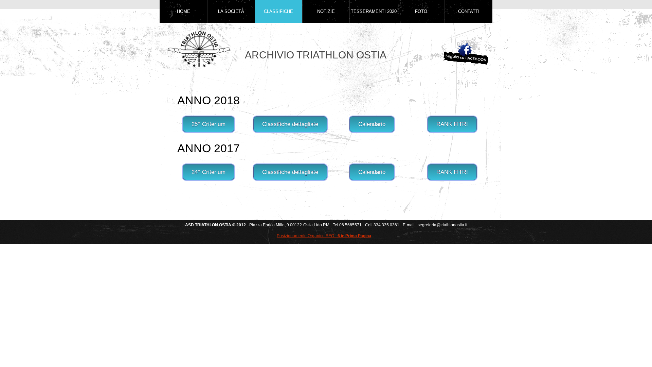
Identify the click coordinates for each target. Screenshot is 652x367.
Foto (421, 11)
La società (231, 11)
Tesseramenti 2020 (374, 11)
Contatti (468, 11)
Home (183, 11)
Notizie (326, 11)
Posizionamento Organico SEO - (324, 235)
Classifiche (278, 11)
